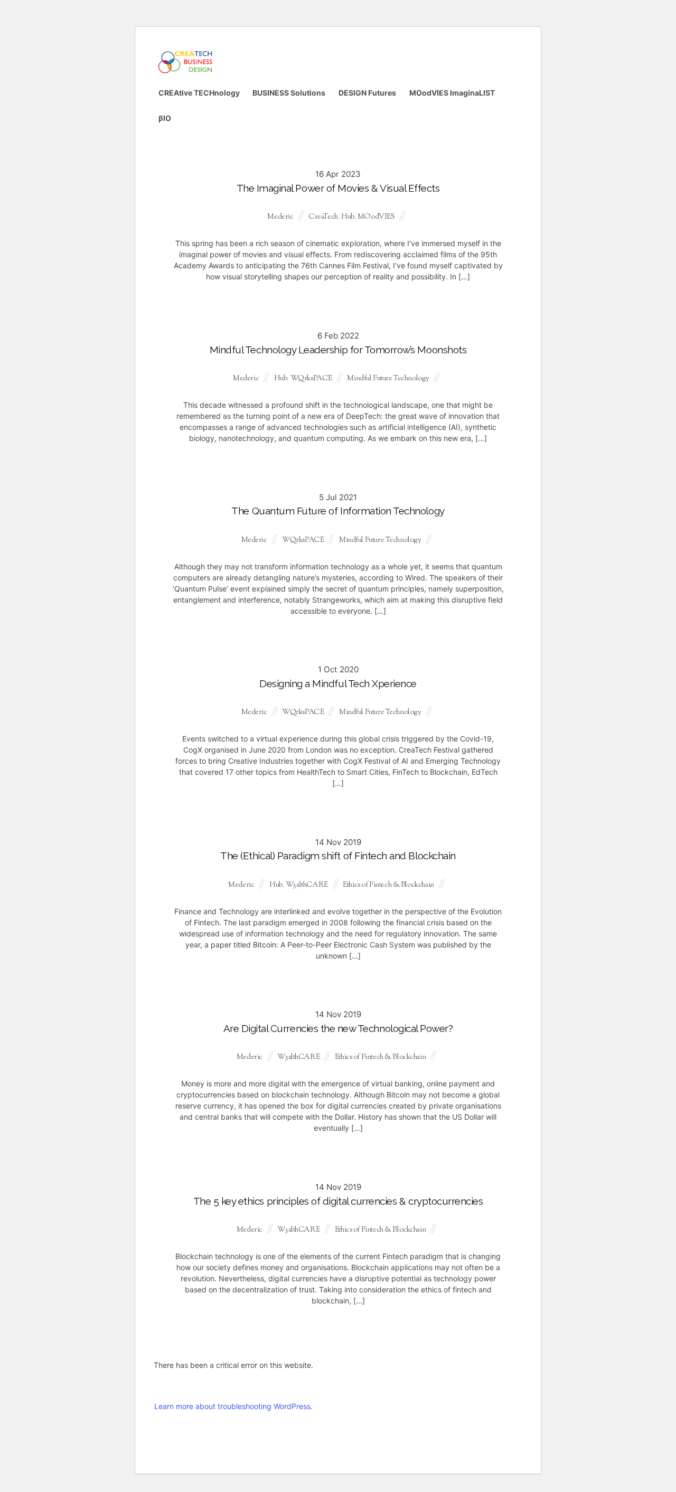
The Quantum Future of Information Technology (337, 511)
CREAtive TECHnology (199, 92)
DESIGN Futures (367, 92)
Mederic (280, 217)
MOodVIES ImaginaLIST (452, 92)
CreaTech (323, 217)
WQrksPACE (311, 378)
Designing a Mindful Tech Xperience (338, 683)
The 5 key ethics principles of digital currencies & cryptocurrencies (338, 1201)
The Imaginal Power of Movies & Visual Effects (338, 188)
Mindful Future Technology (388, 378)
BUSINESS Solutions (288, 92)
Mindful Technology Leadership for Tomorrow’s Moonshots (338, 349)
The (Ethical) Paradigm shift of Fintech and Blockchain (338, 855)
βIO (164, 118)
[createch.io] (185, 71)
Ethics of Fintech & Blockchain (388, 885)
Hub (347, 217)
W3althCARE (307, 885)
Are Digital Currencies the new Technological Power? (338, 1028)
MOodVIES (376, 217)
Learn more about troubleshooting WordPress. (233, 1406)
